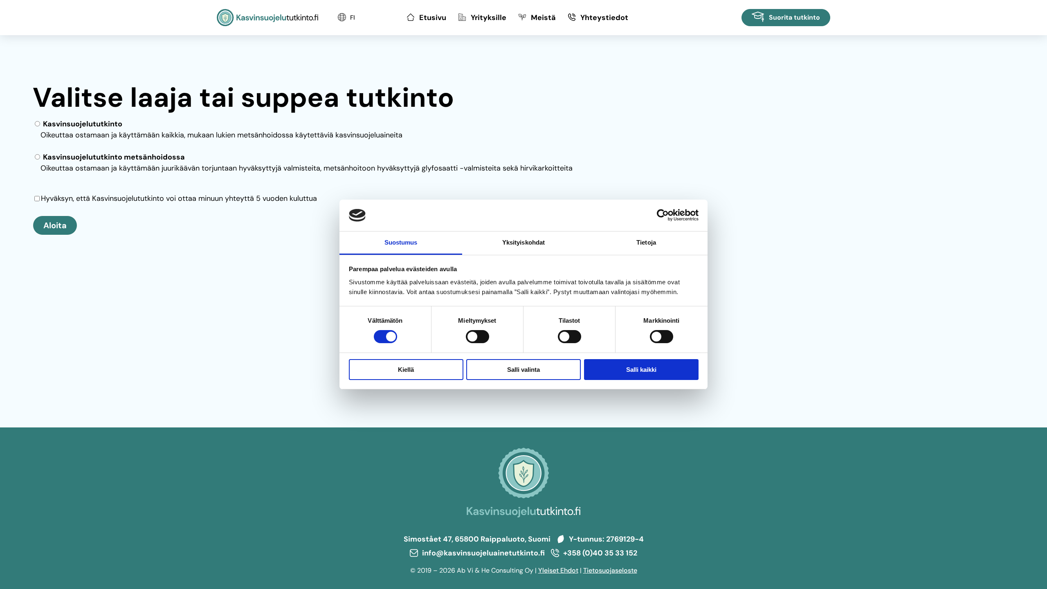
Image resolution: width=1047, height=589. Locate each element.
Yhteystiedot (604, 17)
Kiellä (406, 369)
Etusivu (432, 17)
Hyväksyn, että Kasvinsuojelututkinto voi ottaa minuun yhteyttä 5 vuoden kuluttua (179, 198)
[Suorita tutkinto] (785, 17)
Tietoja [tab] (646, 242)
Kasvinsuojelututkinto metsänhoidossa (113, 157)
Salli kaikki (641, 369)
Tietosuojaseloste (610, 570)
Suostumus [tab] (401, 242)
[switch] (477, 336)
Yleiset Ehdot (558, 570)
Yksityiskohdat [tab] (523, 242)
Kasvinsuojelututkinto (81, 124)
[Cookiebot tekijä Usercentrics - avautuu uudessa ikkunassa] (663, 215)
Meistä (543, 17)
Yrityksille (488, 17)
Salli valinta (523, 369)
